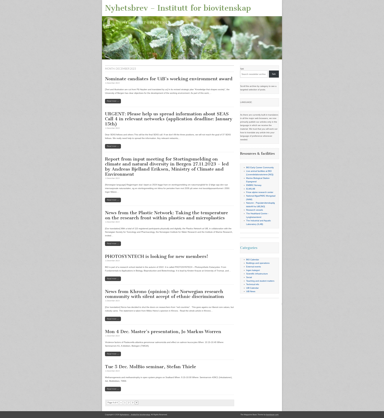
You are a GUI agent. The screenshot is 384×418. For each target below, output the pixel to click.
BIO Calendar (252, 259)
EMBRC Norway (253, 185)
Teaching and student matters (260, 281)
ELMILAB (250, 189)
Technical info (252, 284)
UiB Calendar (252, 288)
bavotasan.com (272, 415)
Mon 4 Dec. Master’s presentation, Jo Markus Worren (163, 331)
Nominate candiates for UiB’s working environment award (168, 78)
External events (253, 266)
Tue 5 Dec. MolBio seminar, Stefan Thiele (150, 366)
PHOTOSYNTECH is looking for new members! (156, 256)
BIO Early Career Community (260, 167)
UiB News (250, 291)
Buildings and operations (258, 263)
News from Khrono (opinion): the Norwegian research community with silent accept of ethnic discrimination (164, 294)
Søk (242, 69)
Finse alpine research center (259, 192)
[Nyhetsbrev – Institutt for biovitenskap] (192, 29)
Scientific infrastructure (257, 273)
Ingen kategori (253, 270)
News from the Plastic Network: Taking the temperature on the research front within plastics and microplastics (166, 215)
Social (249, 277)
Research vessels (254, 210)
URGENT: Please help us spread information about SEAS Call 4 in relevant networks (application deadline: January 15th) (168, 119)
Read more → (113, 101)
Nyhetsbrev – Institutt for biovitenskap (178, 8)
